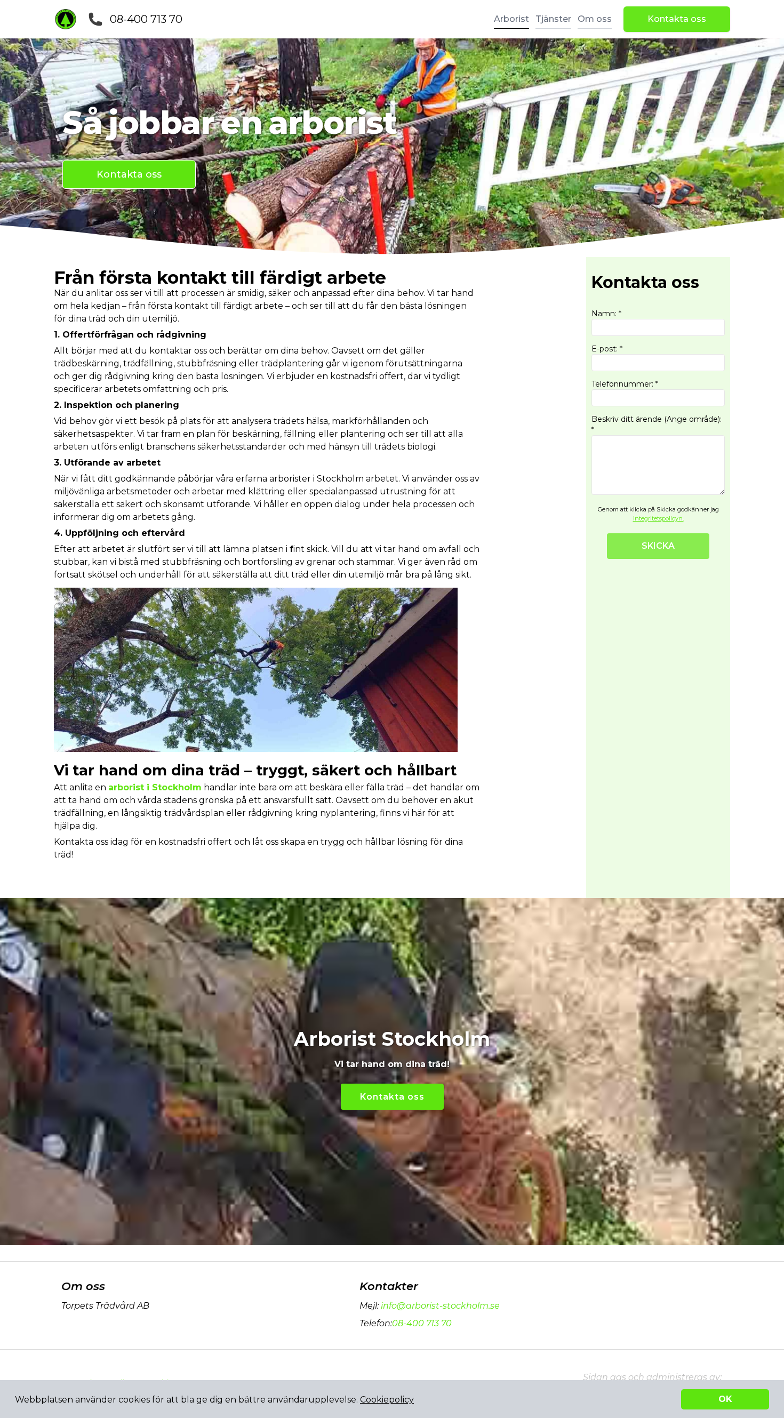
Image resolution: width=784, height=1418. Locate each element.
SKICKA (658, 546)
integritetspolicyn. (658, 518)
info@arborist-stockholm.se (440, 1306)
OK (725, 1399)
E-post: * (606, 349)
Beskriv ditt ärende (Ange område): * (656, 424)
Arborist (511, 19)
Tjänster (553, 19)
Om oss (595, 19)
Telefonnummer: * (624, 384)
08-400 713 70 (146, 19)
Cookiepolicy (387, 1400)
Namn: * (606, 313)
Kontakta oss (676, 19)
